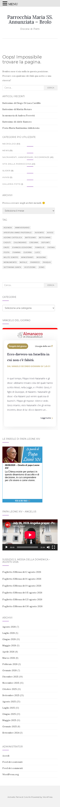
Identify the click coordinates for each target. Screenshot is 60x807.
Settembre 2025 (10, 695)
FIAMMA (16, 252)
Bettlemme (45, 237)
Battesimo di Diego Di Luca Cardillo (21, 103)
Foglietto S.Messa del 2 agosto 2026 (21, 572)
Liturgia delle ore (43, 346)
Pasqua (47, 262)
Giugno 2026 (9, 639)
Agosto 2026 (9, 626)
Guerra (28, 252)
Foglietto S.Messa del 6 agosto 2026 (21, 578)
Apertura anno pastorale (18, 233)
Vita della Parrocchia (16, 164)
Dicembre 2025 (10, 676)
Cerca (50, 87)
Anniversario (22, 228)
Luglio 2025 (8, 707)
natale (23, 262)
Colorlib (27, 797)
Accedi (5, 755)
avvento (39, 233)
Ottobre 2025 (9, 689)
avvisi (50, 233)
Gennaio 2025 (9, 726)
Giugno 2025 (9, 714)
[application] (30, 534)
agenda (8, 228)
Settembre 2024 (10, 732)
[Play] (6, 547)
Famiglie (39, 247)
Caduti (7, 242)
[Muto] (48, 547)
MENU (13, 4)
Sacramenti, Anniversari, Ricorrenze (25, 157)
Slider (6, 170)
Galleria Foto (11, 184)
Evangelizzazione (22, 247)
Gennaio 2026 (9, 670)
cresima (34, 242)
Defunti (45, 242)
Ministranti (27, 257)
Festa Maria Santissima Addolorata (20, 128)
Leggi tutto (46, 418)
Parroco (35, 262)
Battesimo (30, 237)
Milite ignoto (11, 257)
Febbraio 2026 (10, 664)
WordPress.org (10, 774)
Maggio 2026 (9, 645)
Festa (6, 252)
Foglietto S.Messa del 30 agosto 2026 (22, 606)
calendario (20, 242)
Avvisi (5, 177)
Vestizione (30, 267)
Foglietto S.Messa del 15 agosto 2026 (22, 592)
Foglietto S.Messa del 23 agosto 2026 (22, 599)
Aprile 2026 (8, 651)
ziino (41, 267)
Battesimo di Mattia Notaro (17, 109)
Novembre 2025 (10, 682)
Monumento (10, 262)
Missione (41, 257)
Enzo (6, 247)
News (5, 150)
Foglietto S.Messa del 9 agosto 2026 (21, 585)
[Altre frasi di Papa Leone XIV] (22, 502)
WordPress (47, 797)
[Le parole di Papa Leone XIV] (22, 448)
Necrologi (9, 144)
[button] (5, 3)
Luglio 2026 (8, 633)
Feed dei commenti (12, 768)
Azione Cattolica (13, 237)
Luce (37, 252)
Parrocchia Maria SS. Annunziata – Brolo (30, 19)
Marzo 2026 (8, 657)
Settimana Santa (12, 267)
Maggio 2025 (9, 720)
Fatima (51, 247)
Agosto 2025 (9, 701)
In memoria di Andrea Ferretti (18, 115)
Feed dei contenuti (12, 762)
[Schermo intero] (53, 547)
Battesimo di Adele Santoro (17, 121)
